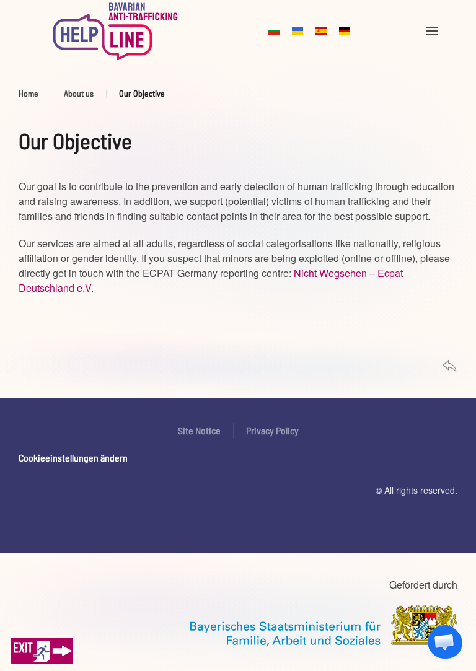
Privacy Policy (272, 430)
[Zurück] (449, 364)
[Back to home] (115, 31)
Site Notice (199, 430)
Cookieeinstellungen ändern (73, 457)
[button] (432, 31)
